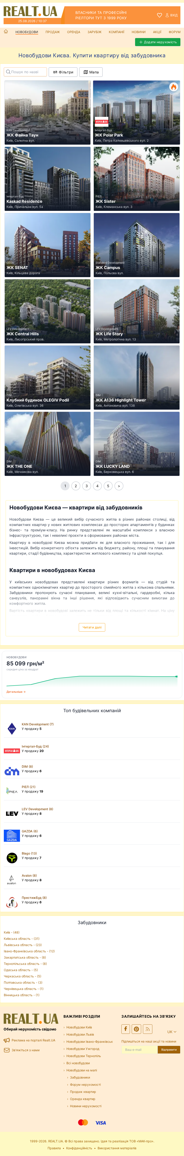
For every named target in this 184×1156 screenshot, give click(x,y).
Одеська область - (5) (21, 970)
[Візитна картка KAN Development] (13, 726)
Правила (54, 1148)
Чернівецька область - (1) (24, 989)
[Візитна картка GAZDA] (13, 833)
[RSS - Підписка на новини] (147, 1029)
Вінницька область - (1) (21, 995)
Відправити (169, 1049)
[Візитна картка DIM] (13, 769)
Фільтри (66, 72)
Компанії (116, 32)
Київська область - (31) (21, 938)
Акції (157, 32)
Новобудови (26, 32)
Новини (139, 32)
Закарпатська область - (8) (25, 957)
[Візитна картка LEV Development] (13, 811)
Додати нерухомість (160, 42)
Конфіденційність (79, 1148)
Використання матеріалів (117, 1148)
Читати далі (92, 627)
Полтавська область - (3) (23, 982)
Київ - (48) (12, 932)
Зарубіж (94, 32)
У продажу (32, 729)
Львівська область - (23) (23, 945)
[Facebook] (125, 1029)
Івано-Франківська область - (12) (29, 951)
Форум (174, 32)
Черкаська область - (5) (22, 976)
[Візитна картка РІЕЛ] (13, 789)
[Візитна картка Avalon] (13, 878)
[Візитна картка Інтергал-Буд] (13, 748)
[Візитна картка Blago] (13, 855)
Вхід (174, 15)
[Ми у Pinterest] (136, 1029)
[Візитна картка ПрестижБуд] (13, 900)
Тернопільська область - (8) (25, 964)
